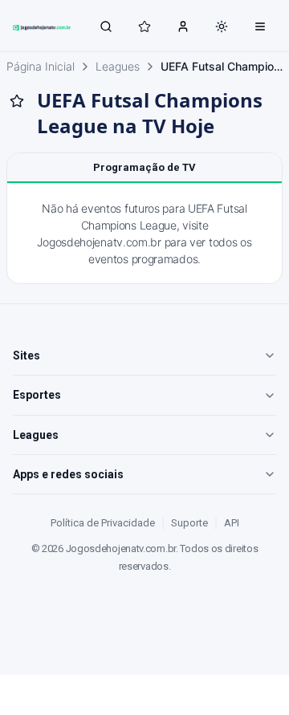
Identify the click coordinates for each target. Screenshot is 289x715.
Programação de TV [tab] (144, 167)
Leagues (118, 66)
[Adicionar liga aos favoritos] (16, 101)
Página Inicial (40, 66)
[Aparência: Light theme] (221, 26)
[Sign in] (183, 26)
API (231, 523)
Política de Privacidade (103, 523)
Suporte (189, 523)
